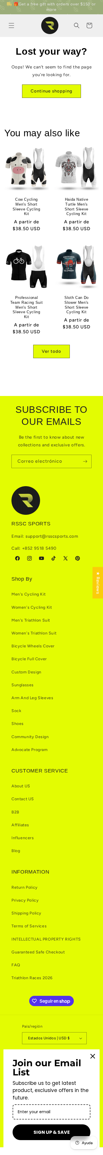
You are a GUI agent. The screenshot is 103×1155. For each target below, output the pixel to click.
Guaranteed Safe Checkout (38, 952)
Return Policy (24, 887)
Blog (15, 850)
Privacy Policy (25, 900)
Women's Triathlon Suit (33, 633)
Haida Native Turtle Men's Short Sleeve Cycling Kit (76, 206)
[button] (11, 25)
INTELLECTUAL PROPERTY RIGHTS (46, 939)
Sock (16, 710)
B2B (15, 812)
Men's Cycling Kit (28, 594)
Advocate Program (29, 749)
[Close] (93, 1056)
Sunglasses (22, 685)
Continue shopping (51, 91)
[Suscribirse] (85, 461)
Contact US (22, 799)
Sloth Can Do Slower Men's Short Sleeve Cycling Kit (76, 304)
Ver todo (51, 351)
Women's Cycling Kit (31, 607)
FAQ (15, 965)
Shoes (17, 723)
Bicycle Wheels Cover (33, 646)
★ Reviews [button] (97, 582)
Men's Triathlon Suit (30, 620)
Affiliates (20, 825)
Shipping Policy (26, 913)
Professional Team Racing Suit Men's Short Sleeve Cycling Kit (26, 307)
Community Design (30, 736)
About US (20, 786)
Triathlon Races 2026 (32, 977)
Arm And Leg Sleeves (32, 697)
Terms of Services (29, 926)
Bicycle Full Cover (29, 659)
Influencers (22, 837)
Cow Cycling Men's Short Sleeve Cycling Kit (26, 206)
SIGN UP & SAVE (51, 1132)
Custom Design (26, 672)
